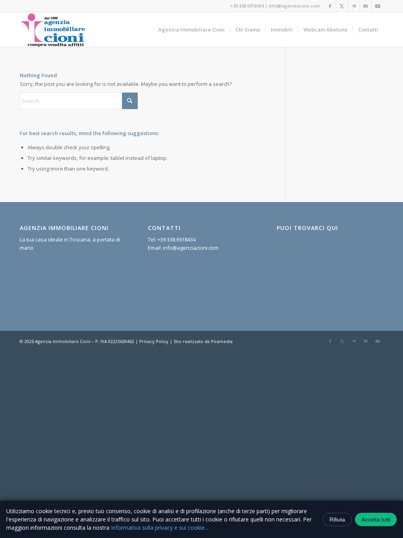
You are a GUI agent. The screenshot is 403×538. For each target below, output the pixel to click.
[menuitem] (191, 29)
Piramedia (222, 341)
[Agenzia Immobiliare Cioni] (53, 29)
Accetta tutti (375, 519)
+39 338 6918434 (247, 6)
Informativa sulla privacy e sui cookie (158, 527)
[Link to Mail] (365, 6)
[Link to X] (342, 6)
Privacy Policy (153, 341)
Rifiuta (337, 519)
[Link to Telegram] (353, 6)
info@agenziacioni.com (294, 6)
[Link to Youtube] (377, 6)
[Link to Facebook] (330, 6)
